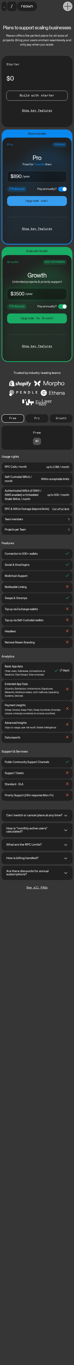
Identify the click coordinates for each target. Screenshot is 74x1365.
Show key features (37, 110)
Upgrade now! (36, 201)
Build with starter (37, 95)
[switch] (62, 189)
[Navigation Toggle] (67, 6)
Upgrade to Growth (37, 318)
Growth (61, 418)
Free (12, 418)
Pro (37, 418)
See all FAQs (37, 887)
